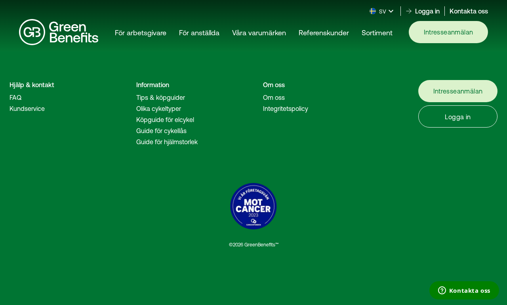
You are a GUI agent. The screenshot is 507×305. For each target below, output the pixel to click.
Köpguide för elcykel (165, 119)
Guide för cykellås (161, 130)
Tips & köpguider (160, 97)
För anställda (199, 33)
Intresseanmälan (448, 32)
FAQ (15, 97)
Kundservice (27, 108)
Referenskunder (324, 33)
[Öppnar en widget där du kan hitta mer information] (464, 291)
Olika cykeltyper (158, 108)
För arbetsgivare (140, 33)
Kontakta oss (469, 11)
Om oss (274, 97)
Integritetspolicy (285, 108)
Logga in (458, 116)
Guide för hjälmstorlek (167, 141)
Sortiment (377, 33)
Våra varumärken (259, 33)
